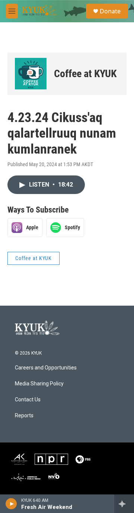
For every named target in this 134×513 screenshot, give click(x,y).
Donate (110, 11)
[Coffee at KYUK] (31, 73)
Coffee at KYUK (85, 74)
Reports (24, 415)
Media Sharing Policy (39, 384)
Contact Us (28, 399)
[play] (11, 503)
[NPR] (51, 459)
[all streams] (124, 503)
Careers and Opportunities (46, 368)
